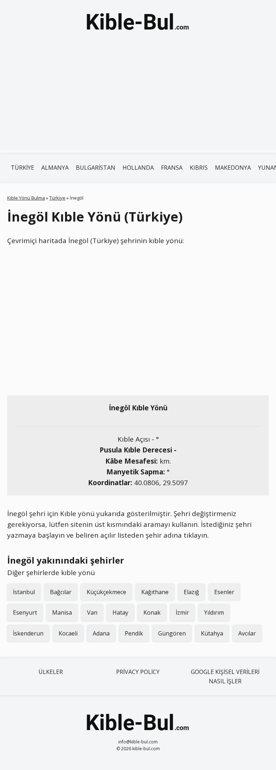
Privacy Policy (138, 672)
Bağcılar (61, 592)
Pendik (134, 633)
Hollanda (138, 168)
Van (92, 612)
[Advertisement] (138, 100)
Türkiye (22, 168)
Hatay (120, 612)
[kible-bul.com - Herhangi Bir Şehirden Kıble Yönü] (138, 23)
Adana (101, 633)
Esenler (224, 592)
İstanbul (24, 592)
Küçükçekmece (106, 592)
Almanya (55, 168)
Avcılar (247, 633)
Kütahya (212, 633)
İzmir (182, 612)
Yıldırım (214, 612)
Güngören (172, 633)
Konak (152, 612)
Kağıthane (155, 592)
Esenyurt (25, 612)
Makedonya (233, 168)
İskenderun (28, 633)
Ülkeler (50, 672)
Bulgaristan (95, 168)
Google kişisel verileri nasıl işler (225, 676)
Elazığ (191, 592)
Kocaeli (68, 633)
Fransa (172, 168)
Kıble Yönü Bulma (26, 198)
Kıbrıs (199, 168)
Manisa (62, 612)
